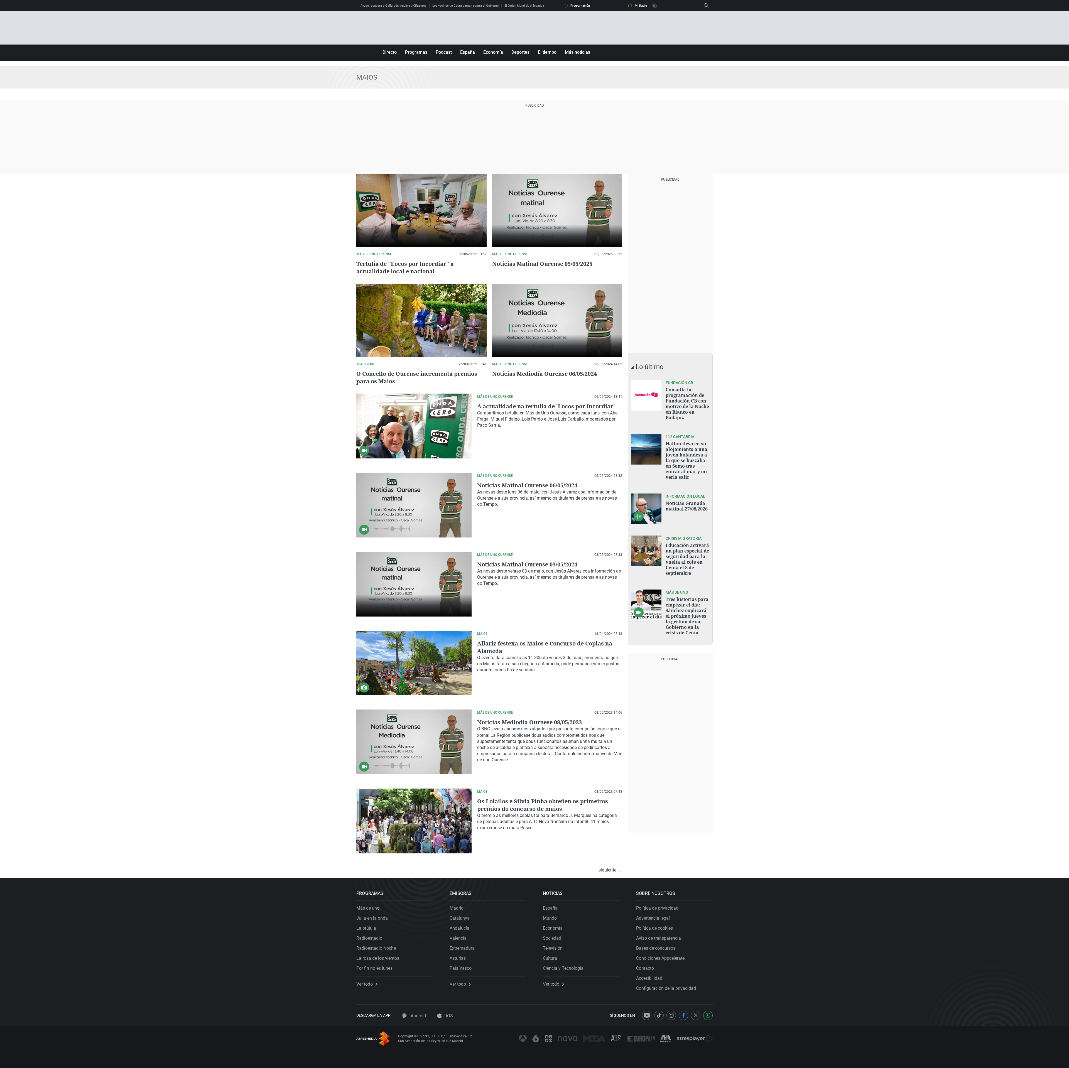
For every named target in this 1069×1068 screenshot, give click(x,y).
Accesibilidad (649, 978)
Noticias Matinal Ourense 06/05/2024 (527, 485)
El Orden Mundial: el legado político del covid (535, 5)
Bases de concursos (655, 948)
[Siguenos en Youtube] (646, 1015)
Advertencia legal (653, 918)
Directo (390, 52)
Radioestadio (369, 938)
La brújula (366, 928)
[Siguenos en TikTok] (659, 1015)
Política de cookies (654, 928)
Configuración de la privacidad (666, 988)
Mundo (550, 918)
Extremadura (462, 948)
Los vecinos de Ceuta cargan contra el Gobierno (465, 5)
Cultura (550, 958)
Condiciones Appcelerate (660, 958)
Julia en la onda (372, 918)
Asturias (458, 958)
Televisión (553, 948)
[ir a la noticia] (646, 395)
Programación (580, 6)
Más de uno (367, 908)
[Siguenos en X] (695, 1015)
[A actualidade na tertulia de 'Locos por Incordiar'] (414, 426)
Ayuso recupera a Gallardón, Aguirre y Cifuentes (393, 5)
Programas (416, 52)
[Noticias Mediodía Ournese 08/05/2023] (414, 741)
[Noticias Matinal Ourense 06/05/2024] (414, 505)
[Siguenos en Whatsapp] (708, 1015)
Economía (493, 52)
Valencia (458, 938)
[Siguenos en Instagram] (671, 1015)
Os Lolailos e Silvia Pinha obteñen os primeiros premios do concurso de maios (542, 804)
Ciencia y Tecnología (563, 968)
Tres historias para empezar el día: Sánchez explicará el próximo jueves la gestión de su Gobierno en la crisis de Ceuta (687, 616)
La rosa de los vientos (377, 958)
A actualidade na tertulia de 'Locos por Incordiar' (546, 406)
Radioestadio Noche (376, 948)
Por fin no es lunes (374, 968)
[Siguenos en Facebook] (683, 1015)
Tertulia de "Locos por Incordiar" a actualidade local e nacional (405, 267)
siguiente (607, 870)
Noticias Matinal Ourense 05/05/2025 (542, 263)
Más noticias (577, 52)
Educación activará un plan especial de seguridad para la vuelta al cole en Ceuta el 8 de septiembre (687, 559)
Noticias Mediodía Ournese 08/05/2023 (529, 722)
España (467, 52)
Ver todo (364, 984)
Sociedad (552, 938)
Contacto (645, 968)
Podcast (444, 52)
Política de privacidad (657, 908)
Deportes (520, 52)
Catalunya (460, 918)
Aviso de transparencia (658, 938)
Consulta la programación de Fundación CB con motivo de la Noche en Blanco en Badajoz (687, 404)
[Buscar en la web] (706, 6)
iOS (449, 1015)
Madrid (457, 908)
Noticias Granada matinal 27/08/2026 (687, 506)
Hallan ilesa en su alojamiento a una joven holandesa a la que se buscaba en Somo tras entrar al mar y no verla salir (686, 460)
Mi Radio (641, 6)
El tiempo (547, 52)
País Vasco (461, 968)
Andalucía (459, 928)
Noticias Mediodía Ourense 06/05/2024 (544, 373)
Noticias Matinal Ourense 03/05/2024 (527, 564)
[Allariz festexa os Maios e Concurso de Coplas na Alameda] (414, 663)
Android (418, 1015)
